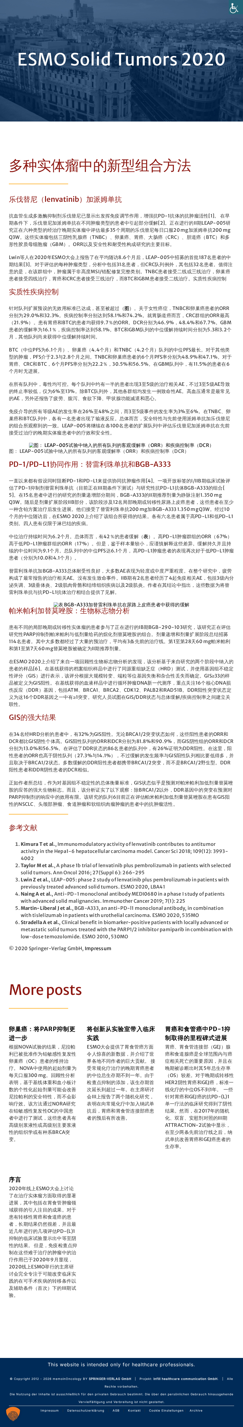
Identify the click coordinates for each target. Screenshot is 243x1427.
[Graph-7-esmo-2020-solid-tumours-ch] (121, 445)
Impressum (98, 948)
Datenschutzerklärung (85, 1410)
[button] (13, 1414)
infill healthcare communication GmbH (186, 1378)
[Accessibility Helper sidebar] (236, 7)
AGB (116, 1410)
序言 (15, 1179)
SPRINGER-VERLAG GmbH (110, 1378)
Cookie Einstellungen (166, 1410)
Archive (196, 1410)
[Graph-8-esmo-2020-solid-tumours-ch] (121, 605)
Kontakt (134, 1410)
